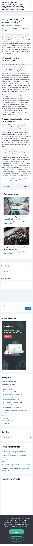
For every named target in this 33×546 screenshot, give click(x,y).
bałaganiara (5, 468)
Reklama (4, 418)
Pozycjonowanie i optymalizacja (12, 402)
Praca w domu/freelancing (10, 405)
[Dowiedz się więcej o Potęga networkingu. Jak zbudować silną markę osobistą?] (16, 236)
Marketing (4, 415)
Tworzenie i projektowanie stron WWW (13, 410)
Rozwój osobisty (6, 420)
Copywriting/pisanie (7, 384)
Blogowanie (6, 389)
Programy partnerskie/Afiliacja (11, 407)
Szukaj (3, 305)
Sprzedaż (4, 423)
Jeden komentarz (8, 221)
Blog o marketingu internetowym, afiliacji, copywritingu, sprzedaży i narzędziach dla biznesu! (13, 5)
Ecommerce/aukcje (8, 392)
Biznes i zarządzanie (18, 221)
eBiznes (4, 387)
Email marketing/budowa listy (11, 394)
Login (30, 266)
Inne (3, 413)
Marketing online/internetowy (11, 397)
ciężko (14, 175)
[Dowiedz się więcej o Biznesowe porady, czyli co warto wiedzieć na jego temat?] (16, 206)
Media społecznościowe (9, 399)
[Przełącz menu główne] (29, 5)
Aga (3, 455)
